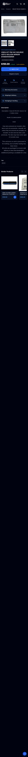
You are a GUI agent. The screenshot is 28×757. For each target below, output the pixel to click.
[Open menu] (24, 4)
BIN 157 (3, 163)
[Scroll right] (25, 171)
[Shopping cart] (20, 3)
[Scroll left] (22, 171)
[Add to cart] (15, 197)
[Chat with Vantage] (25, 754)
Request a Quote (14, 74)
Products (8, 9)
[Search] (17, 4)
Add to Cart (15, 69)
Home (2, 9)
